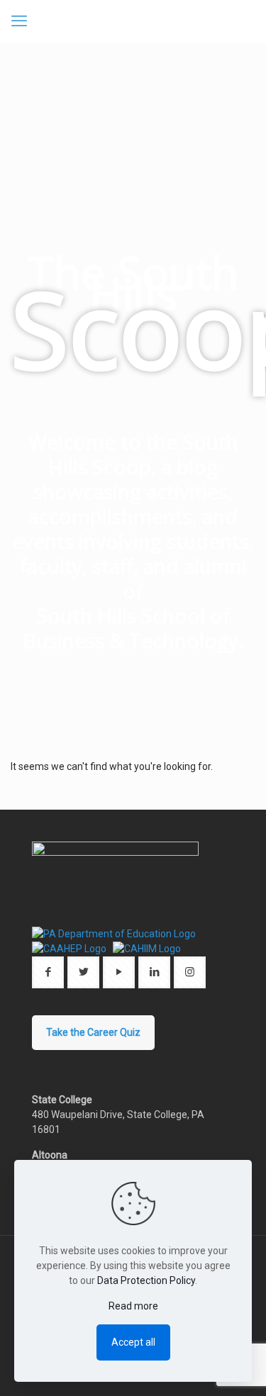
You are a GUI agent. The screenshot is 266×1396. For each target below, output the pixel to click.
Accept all (133, 1342)
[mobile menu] (19, 21)
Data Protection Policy (146, 1280)
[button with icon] (48, 972)
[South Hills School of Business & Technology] (133, 21)
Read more (133, 1306)
